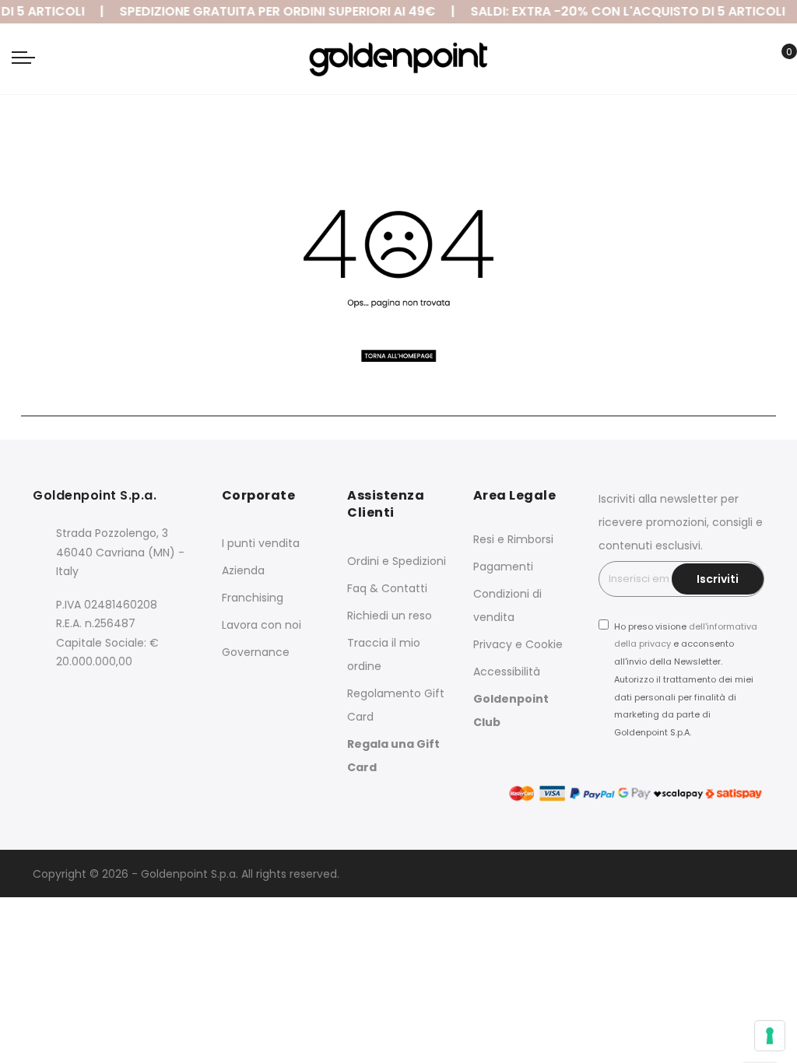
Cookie (544, 644)
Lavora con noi (261, 625)
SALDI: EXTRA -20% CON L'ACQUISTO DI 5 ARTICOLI (623, 11)
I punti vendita (261, 543)
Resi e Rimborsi (513, 539)
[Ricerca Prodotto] (753, 60)
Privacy (492, 644)
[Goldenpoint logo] (398, 59)
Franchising (252, 597)
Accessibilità (506, 671)
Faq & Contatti (387, 588)
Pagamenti (503, 566)
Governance (256, 652)
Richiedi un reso (389, 615)
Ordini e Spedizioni (396, 561)
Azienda (243, 570)
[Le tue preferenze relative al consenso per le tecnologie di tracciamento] (770, 1036)
